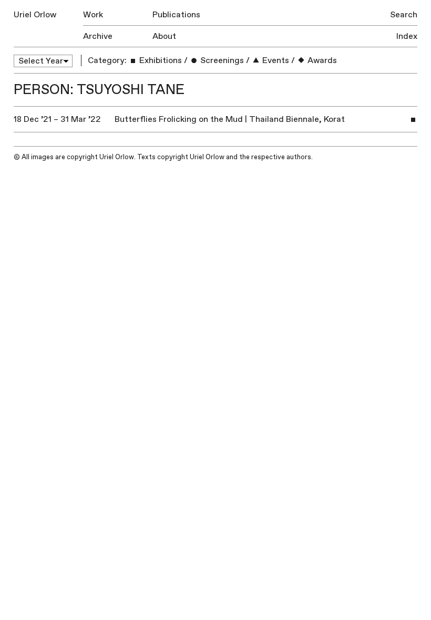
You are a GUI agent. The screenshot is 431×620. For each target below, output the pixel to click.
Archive (97, 36)
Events (274, 60)
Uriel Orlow (35, 14)
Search (403, 14)
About (164, 36)
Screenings (221, 60)
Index (406, 36)
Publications (176, 14)
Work (93, 14)
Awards (321, 60)
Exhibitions (159, 60)
